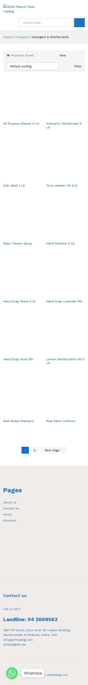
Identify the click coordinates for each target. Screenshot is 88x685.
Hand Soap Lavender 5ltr (64, 301)
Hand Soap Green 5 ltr (19, 301)
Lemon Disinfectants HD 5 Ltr (65, 361)
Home (7, 514)
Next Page (52, 450)
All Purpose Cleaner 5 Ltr (21, 123)
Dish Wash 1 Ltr (14, 185)
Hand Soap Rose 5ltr (18, 359)
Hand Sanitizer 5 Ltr (60, 243)
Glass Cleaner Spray (17, 243)
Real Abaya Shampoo (18, 421)
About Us (9, 502)
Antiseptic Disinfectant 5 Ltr (64, 125)
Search (79, 22)
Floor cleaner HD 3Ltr (62, 185)
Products (9, 520)
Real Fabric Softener (61, 421)
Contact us (11, 508)
